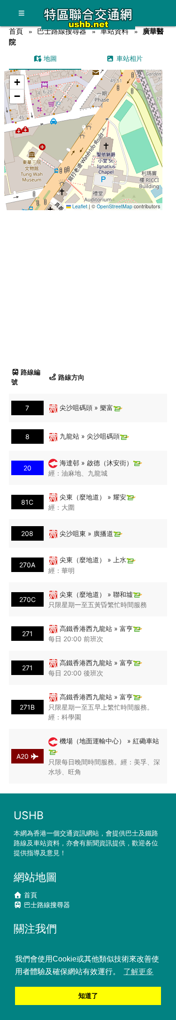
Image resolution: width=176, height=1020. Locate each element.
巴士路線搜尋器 (61, 31)
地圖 (49, 58)
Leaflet (79, 206)
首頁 (16, 31)
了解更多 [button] (138, 972)
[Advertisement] (88, 285)
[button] (84, 130)
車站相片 (129, 58)
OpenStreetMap (114, 206)
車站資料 (114, 31)
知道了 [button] (88, 995)
